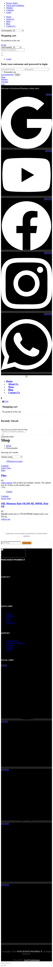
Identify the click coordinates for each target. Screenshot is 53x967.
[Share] (7, 963)
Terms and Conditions (15, 5)
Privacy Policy (12, 3)
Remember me (10, 72)
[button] (3, 45)
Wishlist (9, 8)
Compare (10, 10)
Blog (8, 24)
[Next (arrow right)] (5, 965)
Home (8, 17)
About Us (10, 19)
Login (8, 12)
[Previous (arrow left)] (2, 965)
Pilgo (3, 475)
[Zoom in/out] (2, 963)
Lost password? (7, 74)
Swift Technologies (32, 960)
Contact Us (10, 26)
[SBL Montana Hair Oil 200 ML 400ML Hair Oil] (9, 492)
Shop (8, 21)
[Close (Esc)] (10, 963)
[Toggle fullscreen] (5, 963)
